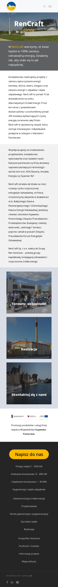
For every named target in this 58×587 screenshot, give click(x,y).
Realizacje (29, 529)
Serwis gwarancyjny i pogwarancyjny (29, 513)
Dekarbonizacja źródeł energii (29, 498)
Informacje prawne (29, 553)
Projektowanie (29, 506)
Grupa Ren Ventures (29, 538)
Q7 (31, 576)
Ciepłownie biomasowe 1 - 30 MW (29, 481)
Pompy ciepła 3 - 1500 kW (29, 466)
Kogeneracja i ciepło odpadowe (29, 489)
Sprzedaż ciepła (29, 521)
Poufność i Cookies (29, 546)
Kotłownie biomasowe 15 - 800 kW (29, 474)
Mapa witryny (29, 561)
